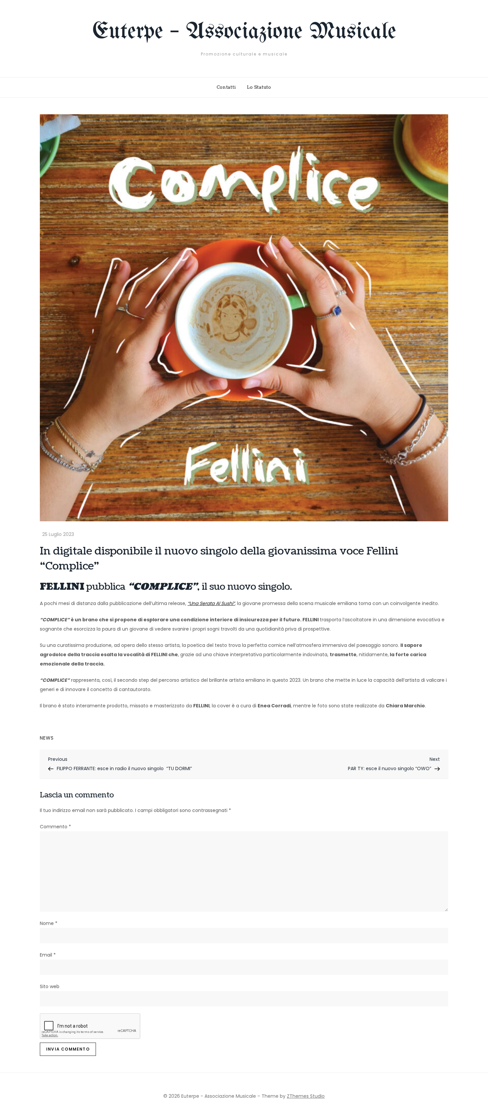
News (47, 738)
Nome (48, 923)
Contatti (226, 87)
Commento (55, 826)
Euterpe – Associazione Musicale (244, 32)
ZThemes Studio (306, 1096)
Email (48, 955)
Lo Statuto (259, 87)
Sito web (49, 986)
